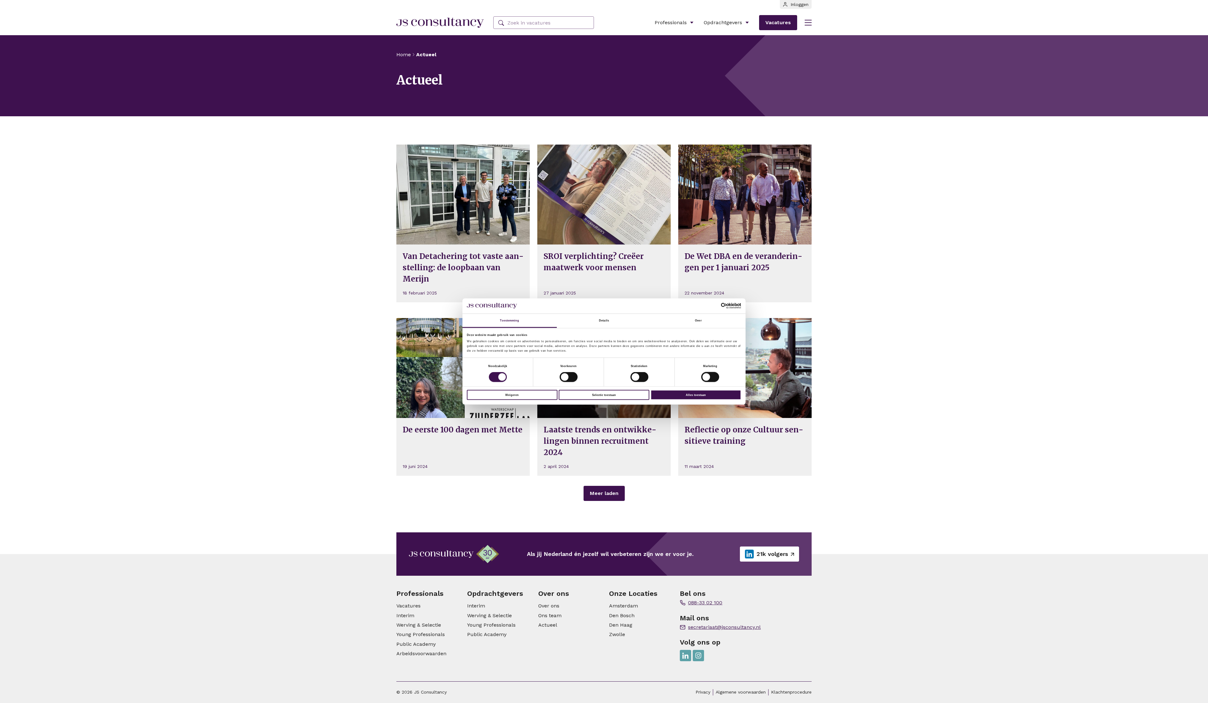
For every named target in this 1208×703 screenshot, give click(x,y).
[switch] (569, 377)
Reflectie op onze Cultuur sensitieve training (744, 435)
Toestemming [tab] (509, 320)
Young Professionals (420, 634)
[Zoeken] (501, 23)
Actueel (547, 625)
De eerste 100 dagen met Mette (463, 430)
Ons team (550, 615)
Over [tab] (698, 320)
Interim (405, 615)
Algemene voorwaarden (741, 692)
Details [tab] (604, 320)
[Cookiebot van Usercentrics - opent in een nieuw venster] (713, 306)
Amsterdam (623, 606)
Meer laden (604, 493)
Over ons (548, 606)
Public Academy (416, 644)
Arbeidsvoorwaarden (421, 653)
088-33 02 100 (705, 603)
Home (403, 55)
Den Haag (620, 625)
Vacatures (778, 22)
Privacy (703, 692)
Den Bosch (622, 615)
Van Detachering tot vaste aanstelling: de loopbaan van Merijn (463, 267)
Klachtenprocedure (791, 692)
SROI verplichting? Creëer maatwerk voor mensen (594, 261)
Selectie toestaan (604, 395)
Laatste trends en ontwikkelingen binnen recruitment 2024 (600, 441)
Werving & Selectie (418, 625)
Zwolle (617, 634)
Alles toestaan (696, 395)
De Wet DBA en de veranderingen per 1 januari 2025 (743, 261)
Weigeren (512, 395)
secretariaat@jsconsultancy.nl (724, 627)
